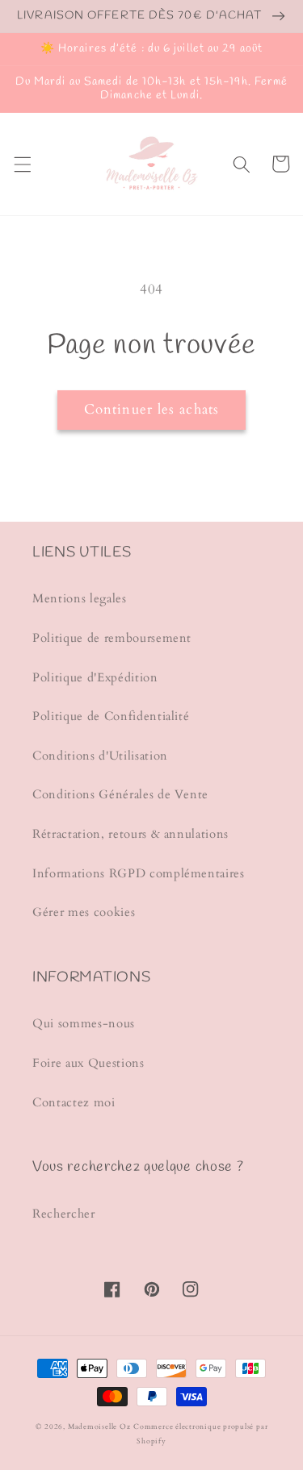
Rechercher (63, 1214)
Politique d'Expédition (95, 677)
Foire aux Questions (88, 1063)
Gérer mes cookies (83, 912)
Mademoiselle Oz (99, 1426)
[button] (21, 163)
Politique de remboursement (111, 638)
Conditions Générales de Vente (120, 794)
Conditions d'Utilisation (100, 755)
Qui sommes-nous (83, 1023)
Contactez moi (74, 1102)
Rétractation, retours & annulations (130, 834)
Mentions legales (79, 598)
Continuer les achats (151, 410)
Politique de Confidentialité (110, 716)
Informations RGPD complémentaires (138, 873)
